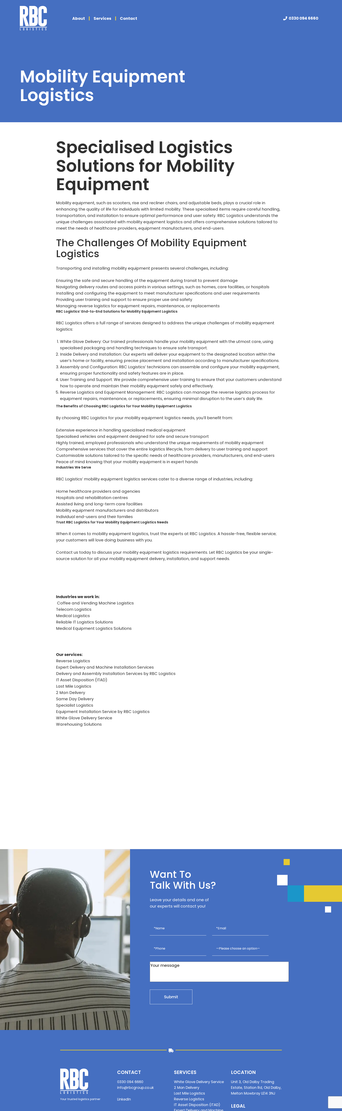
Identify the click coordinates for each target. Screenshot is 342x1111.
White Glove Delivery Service (84, 718)
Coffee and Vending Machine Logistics (95, 603)
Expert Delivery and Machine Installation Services (105, 667)
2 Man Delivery (70, 692)
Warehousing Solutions (79, 724)
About (78, 18)
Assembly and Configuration (88, 367)
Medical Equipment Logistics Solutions (94, 628)
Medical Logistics (73, 615)
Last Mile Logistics (73, 686)
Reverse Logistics (77, 392)
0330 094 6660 (303, 18)
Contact (128, 18)
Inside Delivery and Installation (90, 354)
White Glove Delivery (80, 341)
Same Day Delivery (75, 699)
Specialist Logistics (74, 705)
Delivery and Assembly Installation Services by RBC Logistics (116, 673)
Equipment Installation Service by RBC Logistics (103, 711)
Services (102, 18)
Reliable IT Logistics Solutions (84, 622)
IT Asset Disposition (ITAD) (81, 680)
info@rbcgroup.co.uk (135, 1087)
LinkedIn (124, 1099)
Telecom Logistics (73, 609)
